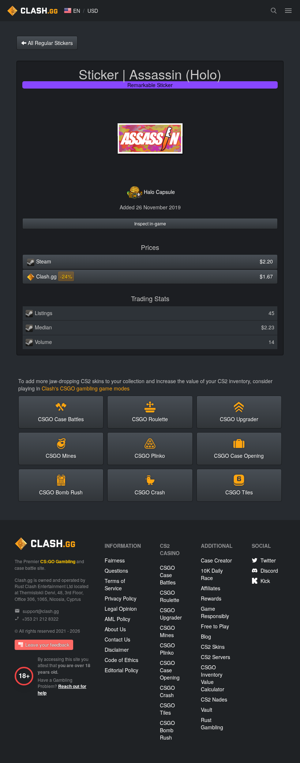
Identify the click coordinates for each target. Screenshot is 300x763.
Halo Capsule (159, 191)
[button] (72, 10)
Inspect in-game (150, 223)
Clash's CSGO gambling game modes (86, 388)
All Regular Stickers (49, 42)
